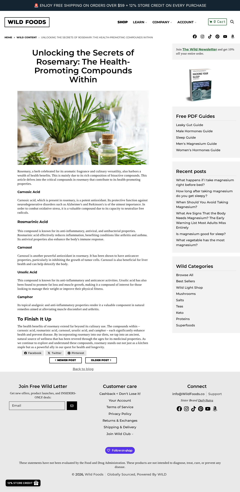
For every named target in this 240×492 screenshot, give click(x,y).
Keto (180, 313)
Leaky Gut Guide (189, 125)
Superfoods (185, 325)
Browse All (184, 275)
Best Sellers (185, 281)
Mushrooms (186, 294)
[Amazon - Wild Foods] (233, 36)
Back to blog (83, 369)
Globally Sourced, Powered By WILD (136, 474)
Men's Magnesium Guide (196, 144)
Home (8, 37)
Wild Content (26, 37)
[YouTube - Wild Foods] (225, 36)
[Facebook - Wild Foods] (195, 36)
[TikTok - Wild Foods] (210, 36)
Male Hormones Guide (194, 131)
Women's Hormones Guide (198, 150)
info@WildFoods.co (188, 394)
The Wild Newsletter (199, 49)
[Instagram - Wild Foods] (202, 36)
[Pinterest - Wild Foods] (217, 36)
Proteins (183, 319)
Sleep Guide (186, 137)
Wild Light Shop (189, 287)
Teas (179, 306)
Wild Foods (94, 474)
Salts (180, 300)
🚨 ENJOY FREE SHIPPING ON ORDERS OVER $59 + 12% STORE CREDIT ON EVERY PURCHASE (120, 5)
